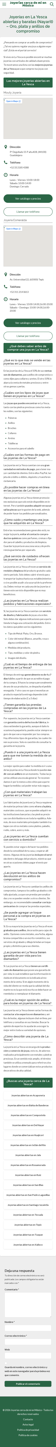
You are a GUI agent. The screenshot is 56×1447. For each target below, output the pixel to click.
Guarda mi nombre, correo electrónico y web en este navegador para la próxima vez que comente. (27, 1371)
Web (7, 1349)
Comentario (12, 1289)
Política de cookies (28, 1435)
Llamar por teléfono (28, 211)
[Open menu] (4, 4)
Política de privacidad (28, 1429)
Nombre (10, 1322)
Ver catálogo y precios (28, 198)
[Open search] (52, 4)
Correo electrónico (16, 1335)
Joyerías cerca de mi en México (28, 4)
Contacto (28, 1419)
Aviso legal (28, 1424)
